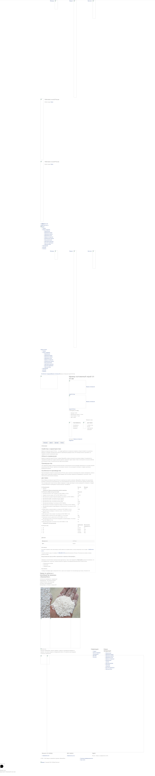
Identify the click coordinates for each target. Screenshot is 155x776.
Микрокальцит (47, 231)
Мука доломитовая (48, 239)
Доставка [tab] (56, 442)
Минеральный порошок (49, 238)
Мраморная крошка (48, 232)
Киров (52, 101)
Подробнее (71, 440)
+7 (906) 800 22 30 (61, 552)
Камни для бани (47, 244)
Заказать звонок (44, 349)
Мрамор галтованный (48, 359)
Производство (45, 245)
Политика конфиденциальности (86, 758)
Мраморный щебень (48, 234)
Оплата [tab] (62, 442)
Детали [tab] (51, 442)
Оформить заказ (89, 419)
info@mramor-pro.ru (44, 225)
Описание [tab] (45, 442)
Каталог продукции (46, 229)
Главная (44, 228)
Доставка (44, 247)
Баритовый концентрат (49, 241)
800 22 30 (44, 223)
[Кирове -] (42, 226)
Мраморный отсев (48, 235)
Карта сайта (82, 759)
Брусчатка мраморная (48, 242)
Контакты (44, 248)
